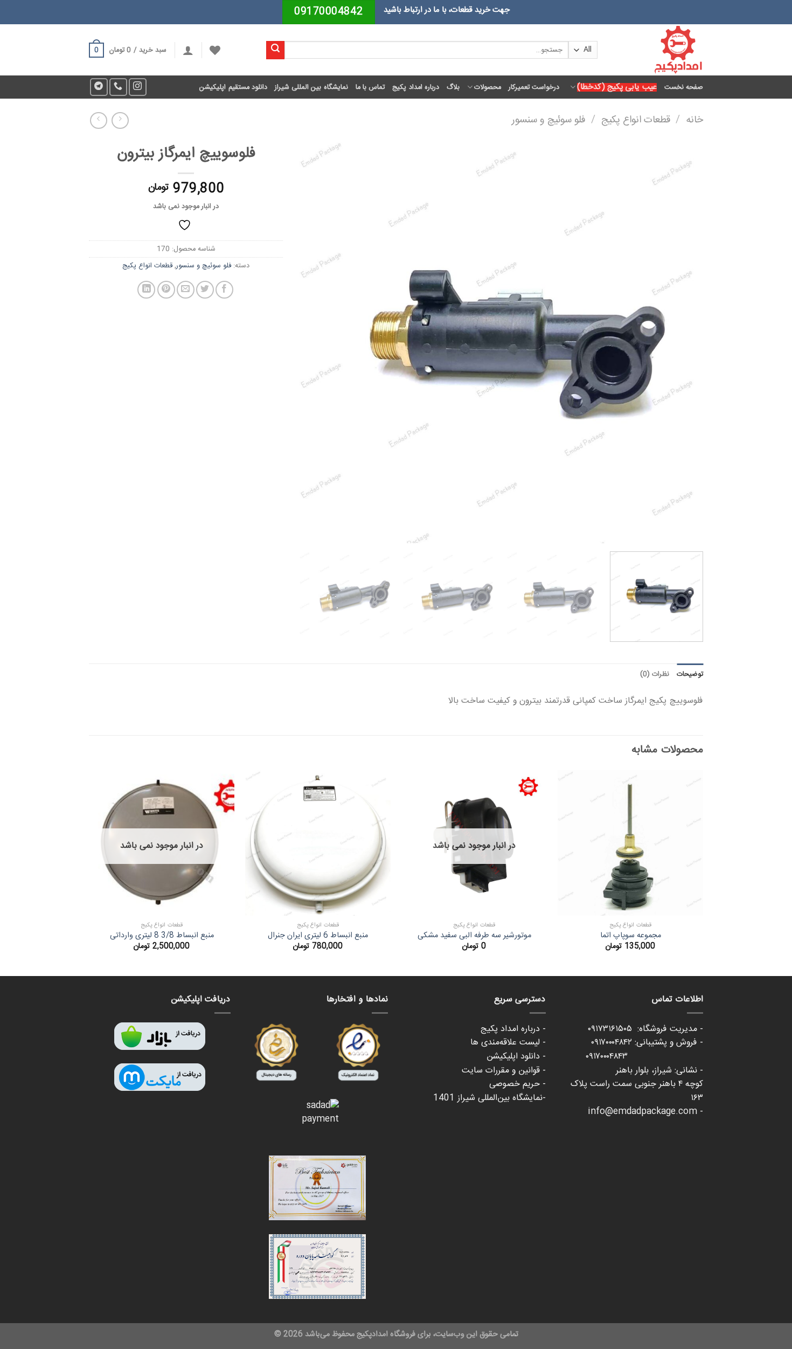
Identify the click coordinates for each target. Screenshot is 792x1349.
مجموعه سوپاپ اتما (630, 936)
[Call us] (118, 87)
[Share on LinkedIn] (146, 290)
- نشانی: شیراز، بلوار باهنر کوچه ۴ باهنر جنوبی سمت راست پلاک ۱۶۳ (637, 1084)
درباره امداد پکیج (415, 87)
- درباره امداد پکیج (513, 1029)
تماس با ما (370, 87)
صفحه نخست (683, 87)
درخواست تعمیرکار (534, 87)
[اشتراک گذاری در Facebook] (224, 290)
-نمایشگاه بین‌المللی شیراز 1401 (489, 1098)
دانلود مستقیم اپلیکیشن (233, 87)
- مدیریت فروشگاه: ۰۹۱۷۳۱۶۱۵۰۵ (645, 1029)
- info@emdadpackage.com (645, 1111)
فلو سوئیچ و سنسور (549, 120)
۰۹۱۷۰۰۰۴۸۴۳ (644, 1056)
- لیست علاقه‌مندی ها (508, 1042)
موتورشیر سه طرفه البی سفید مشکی (474, 936)
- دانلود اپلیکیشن (516, 1056)
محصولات (487, 87)
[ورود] (188, 50)
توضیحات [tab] (690, 674)
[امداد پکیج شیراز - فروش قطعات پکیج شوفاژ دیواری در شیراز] (658, 49)
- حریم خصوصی (517, 1084)
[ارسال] (275, 50)
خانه (694, 120)
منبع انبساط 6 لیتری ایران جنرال (318, 936)
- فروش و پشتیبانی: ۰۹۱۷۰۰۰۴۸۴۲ (647, 1042)
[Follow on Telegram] (99, 87)
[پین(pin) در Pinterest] (166, 290)
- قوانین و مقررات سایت (504, 1070)
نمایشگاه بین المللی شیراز (311, 87)
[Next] (313, 341)
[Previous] (681, 341)
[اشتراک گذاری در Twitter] (205, 290)
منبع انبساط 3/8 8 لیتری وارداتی (162, 936)
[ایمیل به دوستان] (185, 290)
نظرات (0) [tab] (654, 674)
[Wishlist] (215, 50)
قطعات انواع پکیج (635, 120)
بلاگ (453, 87)
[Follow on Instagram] (138, 87)
